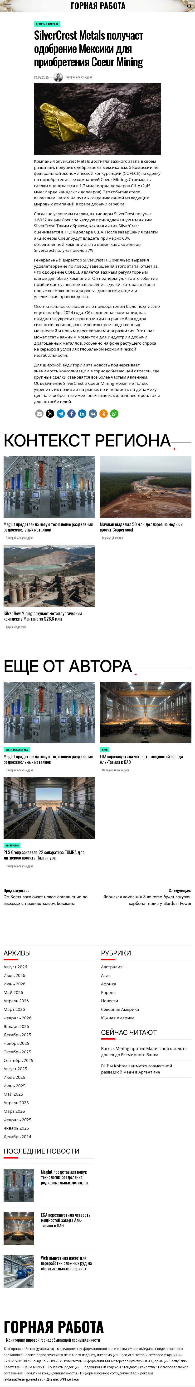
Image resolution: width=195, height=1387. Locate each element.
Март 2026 (14, 1009)
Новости (109, 1000)
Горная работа (98, 5)
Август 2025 (15, 1068)
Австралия (12, 845)
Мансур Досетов (112, 538)
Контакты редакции (63, 1367)
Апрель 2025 (16, 1102)
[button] (39, 413)
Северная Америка (47, 24)
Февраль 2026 (17, 1018)
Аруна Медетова (16, 627)
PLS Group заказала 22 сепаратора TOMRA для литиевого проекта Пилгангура (44, 855)
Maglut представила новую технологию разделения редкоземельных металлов (48, 527)
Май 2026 (13, 992)
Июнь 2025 (14, 1085)
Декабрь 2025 (17, 1034)
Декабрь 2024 (17, 1136)
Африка (108, 984)
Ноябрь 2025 (16, 1043)
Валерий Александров (78, 77)
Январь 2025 (16, 1128)
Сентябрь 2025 (18, 1060)
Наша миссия (33, 1367)
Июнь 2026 (14, 984)
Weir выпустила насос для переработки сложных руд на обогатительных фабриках (66, 1263)
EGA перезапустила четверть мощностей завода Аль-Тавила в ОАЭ (141, 759)
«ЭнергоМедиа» (140, 1348)
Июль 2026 (14, 975)
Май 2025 (13, 1094)
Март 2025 (14, 1111)
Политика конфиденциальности (51, 1373)
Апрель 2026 (16, 1000)
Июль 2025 (14, 1077)
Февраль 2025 (17, 1119)
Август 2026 (15, 966)
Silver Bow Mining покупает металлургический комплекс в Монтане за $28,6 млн (43, 616)
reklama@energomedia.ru (23, 1379)
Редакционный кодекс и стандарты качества (119, 1367)
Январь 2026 (16, 1026)
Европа (108, 992)
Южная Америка (118, 1018)
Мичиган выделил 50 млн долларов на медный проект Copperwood (141, 527)
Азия (104, 749)
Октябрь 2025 (17, 1051)
